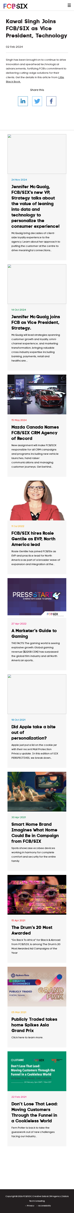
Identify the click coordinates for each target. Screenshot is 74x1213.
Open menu (69, 5)
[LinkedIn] (23, 101)
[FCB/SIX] (19, 6)
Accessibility (44, 1205)
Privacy (30, 1205)
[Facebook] (51, 101)
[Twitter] (37, 101)
